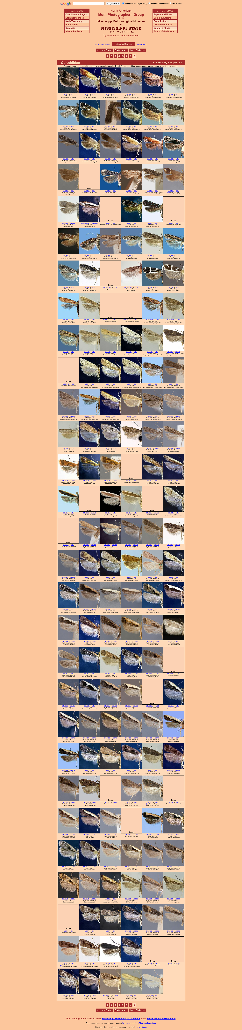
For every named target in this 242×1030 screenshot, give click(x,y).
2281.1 (93, 512)
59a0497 (171, 223)
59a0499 (65, 255)
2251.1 (72, 223)
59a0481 (150, 94)
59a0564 (86, 834)
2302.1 (72, 866)
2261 (157, 319)
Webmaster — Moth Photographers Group (139, 1023)
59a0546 (65, 931)
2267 (93, 384)
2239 (156, 94)
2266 (73, 384)
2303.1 (135, 899)
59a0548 (170, 609)
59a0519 (129, 480)
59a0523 (149, 545)
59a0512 (65, 545)
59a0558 (107, 738)
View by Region (124, 44)
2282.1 (156, 512)
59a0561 (65, 770)
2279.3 (72, 480)
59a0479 (107, 94)
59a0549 (86, 641)
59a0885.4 (149, 705)
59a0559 (149, 738)
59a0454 (171, 255)
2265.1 (177, 352)
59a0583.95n (106, 995)
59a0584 (65, 448)
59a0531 (65, 995)
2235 (72, 94)
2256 (93, 255)
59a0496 (129, 223)
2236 (93, 94)
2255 (72, 255)
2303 (114, 899)
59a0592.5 (106, 319)
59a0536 (129, 416)
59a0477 (65, 94)
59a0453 (129, 255)
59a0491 (107, 191)
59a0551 (149, 641)
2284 (72, 545)
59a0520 (171, 577)
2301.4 (156, 834)
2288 (177, 577)
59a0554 (65, 609)
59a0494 (171, 191)
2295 (93, 705)
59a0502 (129, 352)
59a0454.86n (128, 287)
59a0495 (65, 223)
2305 (93, 931)
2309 (156, 963)
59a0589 (150, 287)
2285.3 (72, 577)
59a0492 (129, 191)
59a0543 (128, 673)
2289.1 (93, 609)
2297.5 (72, 770)
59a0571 (65, 963)
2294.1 (135, 673)
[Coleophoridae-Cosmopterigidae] (104, 51)
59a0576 (86, 770)
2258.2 (137, 287)
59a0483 (86, 126)
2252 (114, 223)
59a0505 (107, 384)
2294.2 (177, 673)
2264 (135, 352)
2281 (156, 480)
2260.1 (115, 319)
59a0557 (65, 738)
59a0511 (86, 512)
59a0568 (107, 899)
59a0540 (170, 866)
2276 (72, 448)
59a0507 (65, 416)
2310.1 (93, 995)
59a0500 (86, 416)
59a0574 (170, 770)
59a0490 (86, 191)
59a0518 (149, 512)
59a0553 (107, 963)
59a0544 (170, 673)
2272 (93, 416)
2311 (135, 995)
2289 (72, 609)
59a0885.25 (66, 384)
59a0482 (65, 126)
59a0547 (150, 609)
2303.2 (177, 899)
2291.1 (177, 609)
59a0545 (65, 705)
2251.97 (95, 223)
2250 (135, 191)
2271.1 (72, 416)
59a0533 (107, 577)
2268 (114, 384)
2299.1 (177, 770)
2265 (156, 352)
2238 (135, 94)
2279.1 (156, 448)
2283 (177, 512)
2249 (114, 191)
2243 (135, 126)
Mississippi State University (161, 1018)
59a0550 (128, 641)
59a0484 (107, 126)
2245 (135, 159)
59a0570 (170, 899)
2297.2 (114, 738)
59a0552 (129, 963)
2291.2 (93, 641)
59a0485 (129, 126)
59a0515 (170, 416)
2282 (114, 512)
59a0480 (129, 94)
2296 (157, 705)
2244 (93, 159)
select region (142, 44)
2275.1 (177, 416)
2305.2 (177, 931)
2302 (177, 834)
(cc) (144, 192)
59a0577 (107, 448)
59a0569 (128, 899)
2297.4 (177, 738)
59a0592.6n (128, 319)
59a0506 (129, 384)
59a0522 (128, 545)
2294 (114, 673)
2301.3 (135, 834)
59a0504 (150, 384)
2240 (72, 126)
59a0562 (171, 802)
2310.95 (116, 995)
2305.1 (135, 931)
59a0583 (170, 963)
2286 (93, 577)
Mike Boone (142, 1027)
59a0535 (86, 577)
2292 (177, 641)
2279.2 (177, 448)
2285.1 (135, 545)
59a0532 (86, 995)
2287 (114, 577)
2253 (135, 223)
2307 (114, 963)
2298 (93, 770)
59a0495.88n (85, 223)
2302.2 (135, 866)
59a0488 (171, 159)
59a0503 (107, 352)
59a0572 (129, 802)
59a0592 (65, 319)
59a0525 (129, 448)
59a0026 (129, 995)
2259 (156, 287)
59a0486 (86, 159)
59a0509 (170, 352)
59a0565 (128, 834)
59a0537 (171, 834)
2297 (177, 705)
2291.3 (135, 641)
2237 (114, 94)
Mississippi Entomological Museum (121, 1018)
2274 (135, 416)
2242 (114, 126)
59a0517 (107, 512)
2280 (135, 480)
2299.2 (114, 802)
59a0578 (86, 673)
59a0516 (171, 641)
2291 (156, 609)
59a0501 (86, 384)
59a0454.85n (107, 287)
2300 (135, 802)
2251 (177, 191)
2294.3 (72, 705)
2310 (72, 995)
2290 (114, 609)
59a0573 (129, 770)
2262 (72, 352)
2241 (93, 126)
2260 (72, 319)
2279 (135, 448)
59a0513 (86, 545)
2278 (114, 448)
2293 (93, 673)
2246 (177, 159)
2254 (177, 223)
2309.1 (177, 963)
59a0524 (65, 577)
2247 (72, 191)
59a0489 (65, 191)
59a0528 (65, 480)
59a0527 (170, 448)
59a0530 (107, 705)
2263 (114, 352)
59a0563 (65, 834)
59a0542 (107, 673)
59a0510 (150, 480)
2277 (93, 448)
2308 (135, 963)
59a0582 (150, 963)
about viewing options (102, 44)
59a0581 (170, 931)
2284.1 (93, 545)
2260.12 (136, 319)
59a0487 (129, 159)
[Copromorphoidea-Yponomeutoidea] (137, 51)
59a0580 (128, 931)
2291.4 (156, 641)
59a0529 (86, 705)
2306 (72, 963)
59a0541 (65, 899)
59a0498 (107, 223)
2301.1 (72, 834)
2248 (93, 191)
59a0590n (149, 319)
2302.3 (177, 866)
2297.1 (72, 738)
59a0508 (150, 352)
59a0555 (86, 609)
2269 (135, 384)
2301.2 (93, 834)
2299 (135, 770)
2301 (177, 802)
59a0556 (171, 705)
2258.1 (116, 287)
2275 (156, 416)
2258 (177, 255)
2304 (72, 931)
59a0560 (170, 738)
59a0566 (149, 834)
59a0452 (86, 255)
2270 (156, 384)
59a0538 (65, 866)
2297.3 (156, 738)
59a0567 (107, 609)
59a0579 (86, 931)
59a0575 (107, 802)
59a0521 (171, 512)
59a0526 (149, 448)
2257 (135, 255)
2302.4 (72, 899)
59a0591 (65, 352)
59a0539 (128, 866)
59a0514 (150, 416)
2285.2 (156, 545)
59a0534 (86, 448)
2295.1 (114, 705)
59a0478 (86, 94)
